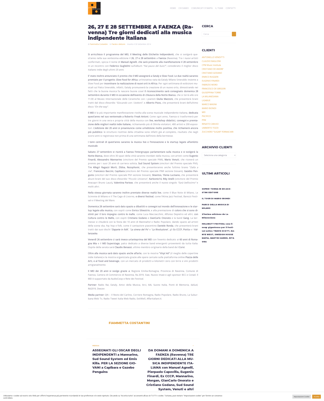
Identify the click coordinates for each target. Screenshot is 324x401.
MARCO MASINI (209, 104)
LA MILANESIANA (210, 96)
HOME (173, 8)
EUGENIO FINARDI (210, 80)
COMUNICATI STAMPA (202, 8)
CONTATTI (231, 8)
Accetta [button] (316, 396)
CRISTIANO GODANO (212, 73)
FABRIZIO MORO (210, 84)
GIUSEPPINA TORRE (211, 92)
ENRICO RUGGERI (210, 76)
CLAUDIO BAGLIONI (211, 61)
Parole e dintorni (118, 44)
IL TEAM (219, 8)
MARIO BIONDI (209, 108)
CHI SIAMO (183, 8)
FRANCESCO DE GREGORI (214, 88)
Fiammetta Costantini (99, 44)
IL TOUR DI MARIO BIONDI (216, 198)
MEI (204, 112)
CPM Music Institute (211, 65)
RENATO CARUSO (210, 124)
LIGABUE (206, 100)
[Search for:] (216, 34)
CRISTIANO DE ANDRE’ (213, 69)
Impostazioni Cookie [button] (301, 396)
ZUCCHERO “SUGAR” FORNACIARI (218, 131)
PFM (204, 120)
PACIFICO (206, 116)
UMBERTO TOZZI (210, 127)
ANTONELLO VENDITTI (213, 57)
